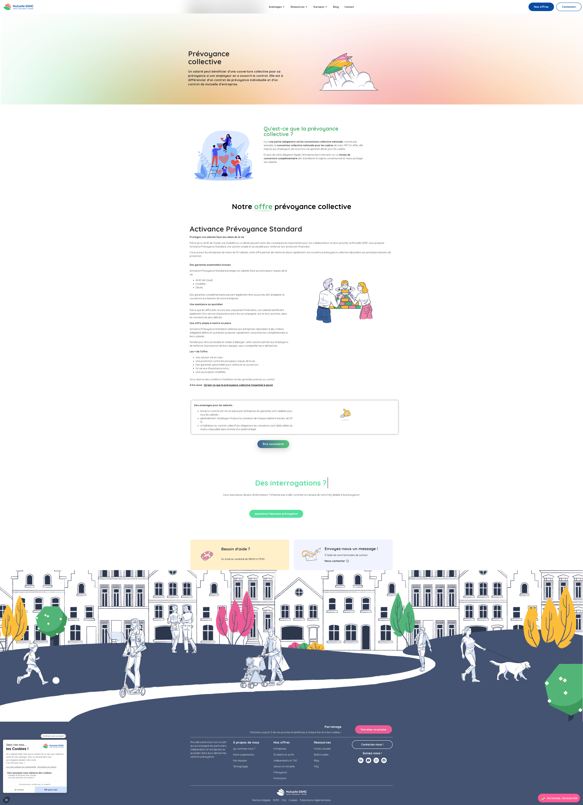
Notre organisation (243, 754)
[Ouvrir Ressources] (306, 7)
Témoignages (240, 766)
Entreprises (280, 748)
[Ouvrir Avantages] (283, 7)
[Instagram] (376, 760)
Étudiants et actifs (284, 754)
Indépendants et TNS (285, 760)
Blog (316, 760)
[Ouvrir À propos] (326, 7)
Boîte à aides (321, 754)
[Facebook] (384, 760)
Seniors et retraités (284, 766)
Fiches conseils (322, 748)
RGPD (276, 800)
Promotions (280, 778)
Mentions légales (261, 800)
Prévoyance (280, 772)
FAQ (316, 766)
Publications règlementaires (315, 800)
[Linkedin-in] (360, 760)
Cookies (293, 800)
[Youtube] (368, 760)
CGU (283, 800)
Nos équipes (240, 760)
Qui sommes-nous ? (244, 748)
